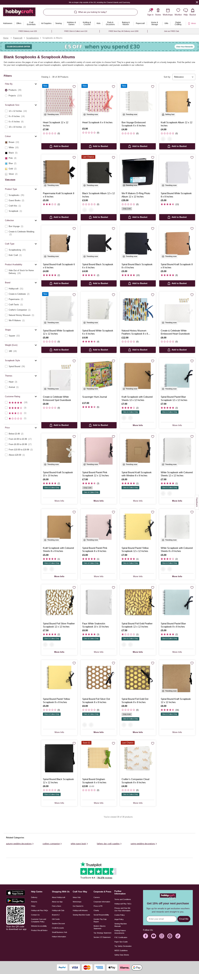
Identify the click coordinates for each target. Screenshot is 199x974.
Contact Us (35, 915)
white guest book (78, 843)
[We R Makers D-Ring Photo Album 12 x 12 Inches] (138, 172)
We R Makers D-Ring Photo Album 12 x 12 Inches (136, 195)
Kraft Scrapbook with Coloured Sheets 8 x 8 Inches (58, 549)
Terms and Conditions (122, 899)
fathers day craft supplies (108, 843)
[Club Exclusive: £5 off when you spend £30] (99, 47)
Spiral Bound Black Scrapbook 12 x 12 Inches (58, 781)
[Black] (169, 139)
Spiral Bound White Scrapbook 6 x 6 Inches (97, 332)
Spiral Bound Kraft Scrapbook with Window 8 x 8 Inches (137, 474)
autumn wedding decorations (19, 843)
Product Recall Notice (39, 930)
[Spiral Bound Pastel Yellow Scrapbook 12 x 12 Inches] (138, 527)
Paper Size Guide (121, 942)
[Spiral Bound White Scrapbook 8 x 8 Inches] (177, 172)
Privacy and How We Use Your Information (122, 909)
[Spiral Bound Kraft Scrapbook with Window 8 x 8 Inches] (138, 451)
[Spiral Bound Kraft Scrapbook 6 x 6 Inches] (59, 243)
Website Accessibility (39, 926)
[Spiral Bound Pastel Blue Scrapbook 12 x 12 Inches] (177, 376)
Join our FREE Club (171, 31)
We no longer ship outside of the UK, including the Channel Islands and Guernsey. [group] (99, 2)
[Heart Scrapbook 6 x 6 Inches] (99, 101)
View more (10, 179)
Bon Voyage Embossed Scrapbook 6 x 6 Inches (134, 124)
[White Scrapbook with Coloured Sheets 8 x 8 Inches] (177, 527)
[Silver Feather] (45, 644)
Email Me (183, 919)
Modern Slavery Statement (100, 927)
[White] (51, 569)
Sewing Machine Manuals (120, 925)
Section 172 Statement (102, 937)
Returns (34, 902)
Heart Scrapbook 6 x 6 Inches (97, 122)
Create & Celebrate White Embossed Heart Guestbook (175, 332)
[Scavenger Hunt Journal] (99, 376)
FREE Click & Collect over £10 (75, 31)
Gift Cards (56, 919)
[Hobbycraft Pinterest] (169, 935)
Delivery (34, 897)
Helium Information (59, 937)
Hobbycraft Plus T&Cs (122, 904)
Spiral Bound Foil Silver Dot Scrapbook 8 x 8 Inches (96, 700)
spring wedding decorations (143, 843)
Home (5, 38)
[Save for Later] (74, 86)
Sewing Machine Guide (81, 915)
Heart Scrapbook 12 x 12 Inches (55, 124)
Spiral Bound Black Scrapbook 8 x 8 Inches (137, 266)
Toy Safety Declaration (123, 946)
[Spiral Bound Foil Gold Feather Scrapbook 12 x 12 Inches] (138, 602)
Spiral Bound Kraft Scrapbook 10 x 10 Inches (58, 474)
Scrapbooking (32, 38)
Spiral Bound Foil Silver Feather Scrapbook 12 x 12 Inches (59, 625)
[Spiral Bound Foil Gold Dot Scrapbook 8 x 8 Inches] (138, 678)
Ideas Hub (77, 897)
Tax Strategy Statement (102, 933)
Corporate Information (102, 902)
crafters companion (51, 843)
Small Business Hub (59, 932)
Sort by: (167, 77)
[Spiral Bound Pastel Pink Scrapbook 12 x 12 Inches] (99, 451)
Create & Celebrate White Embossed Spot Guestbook (57, 398)
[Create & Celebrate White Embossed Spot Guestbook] (59, 376)
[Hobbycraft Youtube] (153, 935)
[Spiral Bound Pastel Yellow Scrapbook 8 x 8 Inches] (59, 678)
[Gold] (91, 725)
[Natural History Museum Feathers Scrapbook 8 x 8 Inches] (138, 310)
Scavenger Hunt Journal (94, 396)
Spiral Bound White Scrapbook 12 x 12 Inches (58, 332)
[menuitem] (7, 23)
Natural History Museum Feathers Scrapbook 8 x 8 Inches (135, 332)
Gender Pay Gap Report (100, 920)
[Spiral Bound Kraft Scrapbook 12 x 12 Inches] (177, 678)
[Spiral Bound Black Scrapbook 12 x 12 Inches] (59, 758)
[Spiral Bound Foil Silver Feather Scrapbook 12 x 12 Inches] (59, 602)
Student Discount (58, 923)
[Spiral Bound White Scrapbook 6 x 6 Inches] (99, 310)
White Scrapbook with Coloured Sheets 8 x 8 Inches (177, 549)
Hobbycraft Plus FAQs (39, 910)
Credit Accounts (58, 928)
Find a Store (56, 906)
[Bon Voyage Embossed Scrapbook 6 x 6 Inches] (138, 101)
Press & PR (98, 906)
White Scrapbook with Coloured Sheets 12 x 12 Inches (177, 474)
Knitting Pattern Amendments (120, 932)
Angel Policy (119, 919)
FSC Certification (120, 937)
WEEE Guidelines (121, 950)
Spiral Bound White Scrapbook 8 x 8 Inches (176, 195)
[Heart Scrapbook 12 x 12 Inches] (59, 101)
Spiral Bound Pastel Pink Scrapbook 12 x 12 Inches (95, 474)
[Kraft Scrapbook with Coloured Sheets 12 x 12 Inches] (138, 376)
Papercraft (17, 38)
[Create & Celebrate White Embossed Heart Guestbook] (177, 310)
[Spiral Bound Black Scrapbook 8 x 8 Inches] (138, 243)
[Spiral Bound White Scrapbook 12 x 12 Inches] (59, 310)
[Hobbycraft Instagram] (161, 935)
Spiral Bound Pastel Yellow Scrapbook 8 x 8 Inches (56, 700)
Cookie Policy (119, 915)
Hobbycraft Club (58, 910)
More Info (138, 425)
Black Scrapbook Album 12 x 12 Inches (98, 195)
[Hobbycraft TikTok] (177, 935)
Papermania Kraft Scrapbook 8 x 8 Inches (58, 195)
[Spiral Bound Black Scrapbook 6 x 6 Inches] (99, 243)
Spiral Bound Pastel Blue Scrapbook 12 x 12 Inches (174, 398)
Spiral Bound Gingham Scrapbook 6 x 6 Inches (94, 781)
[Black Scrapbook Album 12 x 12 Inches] (99, 172)
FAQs (33, 906)
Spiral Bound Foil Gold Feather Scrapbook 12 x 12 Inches (137, 625)
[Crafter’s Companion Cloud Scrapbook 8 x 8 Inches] (138, 758)
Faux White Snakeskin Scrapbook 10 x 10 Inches (95, 625)
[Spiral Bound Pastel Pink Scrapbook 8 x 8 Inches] (99, 527)
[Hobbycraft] (19, 13)
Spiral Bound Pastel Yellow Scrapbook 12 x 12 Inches (135, 549)
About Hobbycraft (58, 897)
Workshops (77, 902)
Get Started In (78, 906)
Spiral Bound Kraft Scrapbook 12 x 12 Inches (176, 700)
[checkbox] (21, 111)
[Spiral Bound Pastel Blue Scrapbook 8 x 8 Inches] (177, 602)
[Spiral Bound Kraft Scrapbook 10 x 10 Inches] (59, 451)
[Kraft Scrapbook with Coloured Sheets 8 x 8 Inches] (59, 527)
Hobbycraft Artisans (80, 910)
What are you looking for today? (92, 12)
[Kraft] (163, 139)
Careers (97, 897)
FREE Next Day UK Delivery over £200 (123, 31)
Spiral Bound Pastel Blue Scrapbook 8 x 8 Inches (173, 625)
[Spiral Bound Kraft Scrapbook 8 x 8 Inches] (177, 243)
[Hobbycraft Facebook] (145, 935)
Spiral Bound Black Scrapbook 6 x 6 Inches (97, 266)
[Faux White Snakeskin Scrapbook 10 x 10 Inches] (99, 602)
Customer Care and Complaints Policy (38, 920)
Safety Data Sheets (121, 955)
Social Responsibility (101, 915)
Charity (96, 910)
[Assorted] (124, 418)
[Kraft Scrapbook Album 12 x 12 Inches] (177, 101)
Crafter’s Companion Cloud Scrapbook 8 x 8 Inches (135, 781)
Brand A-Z (56, 915)
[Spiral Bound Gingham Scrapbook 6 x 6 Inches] (99, 758)
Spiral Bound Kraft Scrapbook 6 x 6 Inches (59, 266)
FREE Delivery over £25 (28, 31)
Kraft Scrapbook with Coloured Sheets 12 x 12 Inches (137, 398)
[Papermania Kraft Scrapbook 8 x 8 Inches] (59, 172)
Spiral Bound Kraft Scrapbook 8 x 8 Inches (177, 266)
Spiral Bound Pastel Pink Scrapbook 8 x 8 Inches (94, 549)
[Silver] (84, 725)
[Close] (197, 2)
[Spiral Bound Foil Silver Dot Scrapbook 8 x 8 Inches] (99, 678)
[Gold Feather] (51, 644)
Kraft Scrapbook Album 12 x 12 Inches (176, 124)
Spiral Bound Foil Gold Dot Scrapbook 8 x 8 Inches (135, 700)
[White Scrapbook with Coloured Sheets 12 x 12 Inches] (177, 451)
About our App (57, 902)
